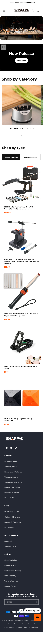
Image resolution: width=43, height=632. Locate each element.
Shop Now (21, 60)
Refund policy (10, 627)
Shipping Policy (10, 560)
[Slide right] (26, 136)
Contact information (29, 624)
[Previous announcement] (4, 2)
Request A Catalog (12, 487)
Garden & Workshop (12, 522)
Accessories (9, 527)
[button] (4, 10)
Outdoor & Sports (11, 512)
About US (8, 541)
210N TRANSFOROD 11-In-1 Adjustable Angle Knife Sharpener (21, 315)
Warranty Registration (13, 482)
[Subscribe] (36, 602)
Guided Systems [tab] (11, 157)
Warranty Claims (11, 477)
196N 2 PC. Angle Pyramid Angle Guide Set (19, 420)
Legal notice (35, 627)
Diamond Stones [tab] (30, 157)
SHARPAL (11, 620)
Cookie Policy (10, 586)
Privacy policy (10, 576)
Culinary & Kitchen (12, 517)
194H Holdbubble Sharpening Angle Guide (20, 367)
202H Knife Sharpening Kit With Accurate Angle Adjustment (18, 208)
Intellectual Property (12, 570)
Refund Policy (10, 565)
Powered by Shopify (22, 620)
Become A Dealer (11, 493)
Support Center (10, 461)
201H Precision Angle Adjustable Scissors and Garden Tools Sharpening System (21, 261)
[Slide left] (16, 136)
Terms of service (11, 581)
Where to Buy (10, 546)
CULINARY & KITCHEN (20, 128)
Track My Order (10, 467)
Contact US (9, 498)
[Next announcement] (38, 2)
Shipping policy (23, 627)
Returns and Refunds (13, 472)
